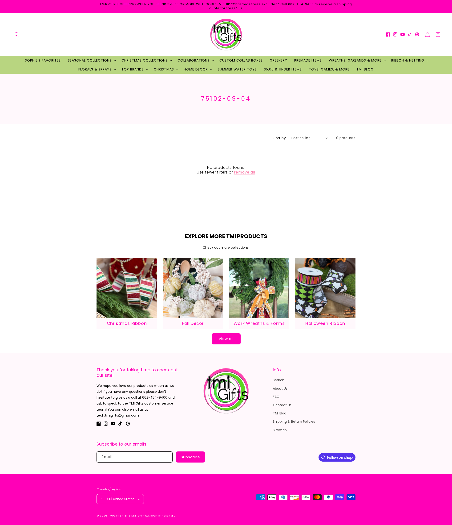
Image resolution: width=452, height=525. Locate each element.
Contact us (282, 405)
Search (278, 380)
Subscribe (190, 457)
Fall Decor (193, 323)
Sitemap (280, 430)
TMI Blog (279, 413)
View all (226, 338)
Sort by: (280, 138)
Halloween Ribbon (325, 323)
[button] (17, 34)
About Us (280, 388)
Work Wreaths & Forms (259, 323)
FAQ (276, 396)
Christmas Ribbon (127, 323)
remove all (244, 172)
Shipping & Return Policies (294, 421)
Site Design (133, 515)
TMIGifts (114, 515)
